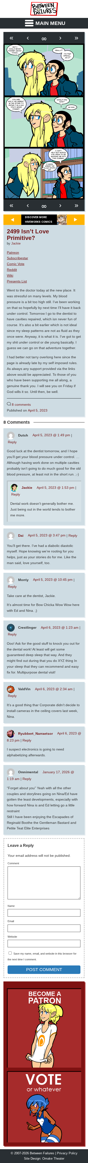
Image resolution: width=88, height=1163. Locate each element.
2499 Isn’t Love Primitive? (28, 234)
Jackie (16, 243)
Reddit (12, 270)
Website (12, 936)
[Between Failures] (44, 9)
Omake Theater (53, 1158)
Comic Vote (15, 264)
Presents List (17, 281)
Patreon (13, 252)
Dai (20, 535)
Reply (12, 442)
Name (11, 906)
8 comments (21, 404)
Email (11, 921)
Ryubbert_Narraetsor (35, 733)
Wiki (10, 275)
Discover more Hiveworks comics (38, 219)
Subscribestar (17, 258)
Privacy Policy (67, 1153)
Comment (13, 863)
